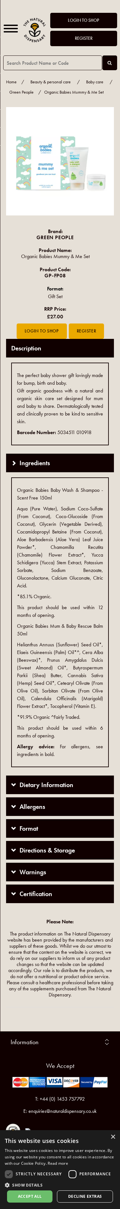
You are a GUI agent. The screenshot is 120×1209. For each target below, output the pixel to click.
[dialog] (60, 1169)
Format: (55, 289)
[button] (60, 1185)
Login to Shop (83, 20)
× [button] (112, 1137)
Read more (58, 1163)
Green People (21, 92)
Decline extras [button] (85, 1196)
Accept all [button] (30, 1196)
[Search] (109, 62)
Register (83, 38)
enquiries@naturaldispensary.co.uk (62, 1111)
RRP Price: (55, 309)
